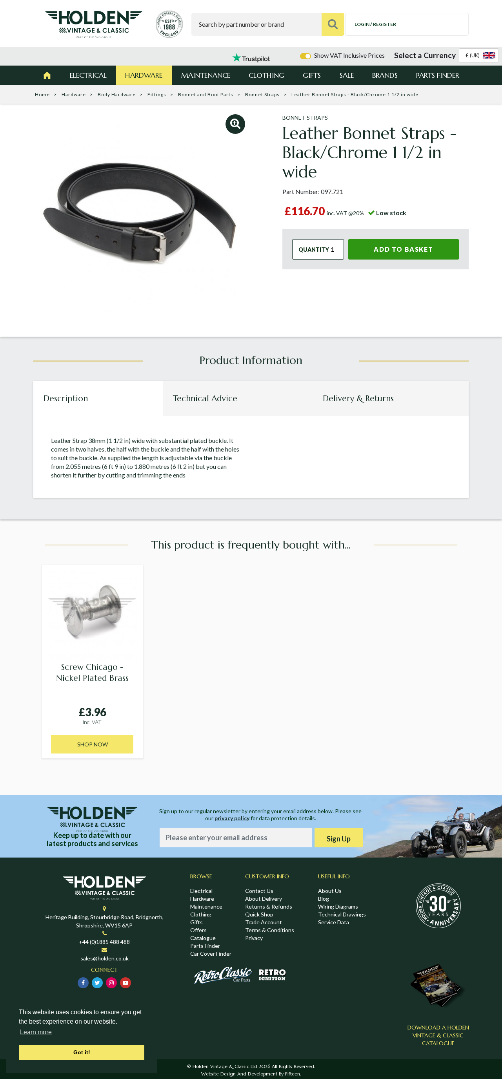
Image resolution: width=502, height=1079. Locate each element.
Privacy (254, 938)
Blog (323, 898)
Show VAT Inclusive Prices (349, 55)
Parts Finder (437, 75)
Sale (347, 75)
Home (42, 94)
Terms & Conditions (269, 930)
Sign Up (339, 838)
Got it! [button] (81, 1052)
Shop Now (92, 744)
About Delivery (263, 898)
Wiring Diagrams (338, 906)
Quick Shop (259, 914)
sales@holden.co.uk (104, 958)
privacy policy (232, 818)
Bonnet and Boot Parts (205, 94)
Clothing (266, 75)
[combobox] (479, 55)
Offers (198, 930)
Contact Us (259, 890)
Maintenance (205, 75)
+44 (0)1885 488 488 (104, 941)
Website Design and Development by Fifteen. (251, 1074)
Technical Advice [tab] (205, 398)
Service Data (333, 922)
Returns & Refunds (268, 906)
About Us (330, 890)
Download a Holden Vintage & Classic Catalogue (438, 1035)
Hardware (143, 75)
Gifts (312, 75)
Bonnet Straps (262, 94)
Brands (385, 75)
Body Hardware (117, 94)
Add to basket (403, 249)
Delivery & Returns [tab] (358, 398)
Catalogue (203, 938)
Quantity (313, 249)
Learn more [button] (36, 1032)
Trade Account (263, 922)
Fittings (156, 94)
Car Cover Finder (210, 953)
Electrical (88, 75)
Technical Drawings (342, 914)
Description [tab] (66, 398)
